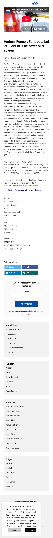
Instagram (10, 482)
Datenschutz (12, 338)
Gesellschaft (12, 377)
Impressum (11, 334)
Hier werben (11, 343)
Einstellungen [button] (15, 530)
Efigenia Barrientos (15, 406)
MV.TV (9, 386)
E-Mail (26, 291)
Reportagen (11, 391)
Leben (8, 372)
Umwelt (9, 381)
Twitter (9, 477)
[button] (13, 267)
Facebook (10, 463)
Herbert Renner (13, 415)
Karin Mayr (11, 420)
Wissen (9, 368)
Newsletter (11, 486)
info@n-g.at (9, 242)
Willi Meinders (12, 448)
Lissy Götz (10, 434)
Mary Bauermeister (14, 438)
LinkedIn (10, 472)
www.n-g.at (8, 238)
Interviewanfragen (14, 347)
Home (10, 352)
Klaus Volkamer (13, 425)
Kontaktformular (13, 329)
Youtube (10, 468)
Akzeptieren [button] (30, 530)
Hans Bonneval (13, 411)
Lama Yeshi (11, 429)
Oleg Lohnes (11, 443)
